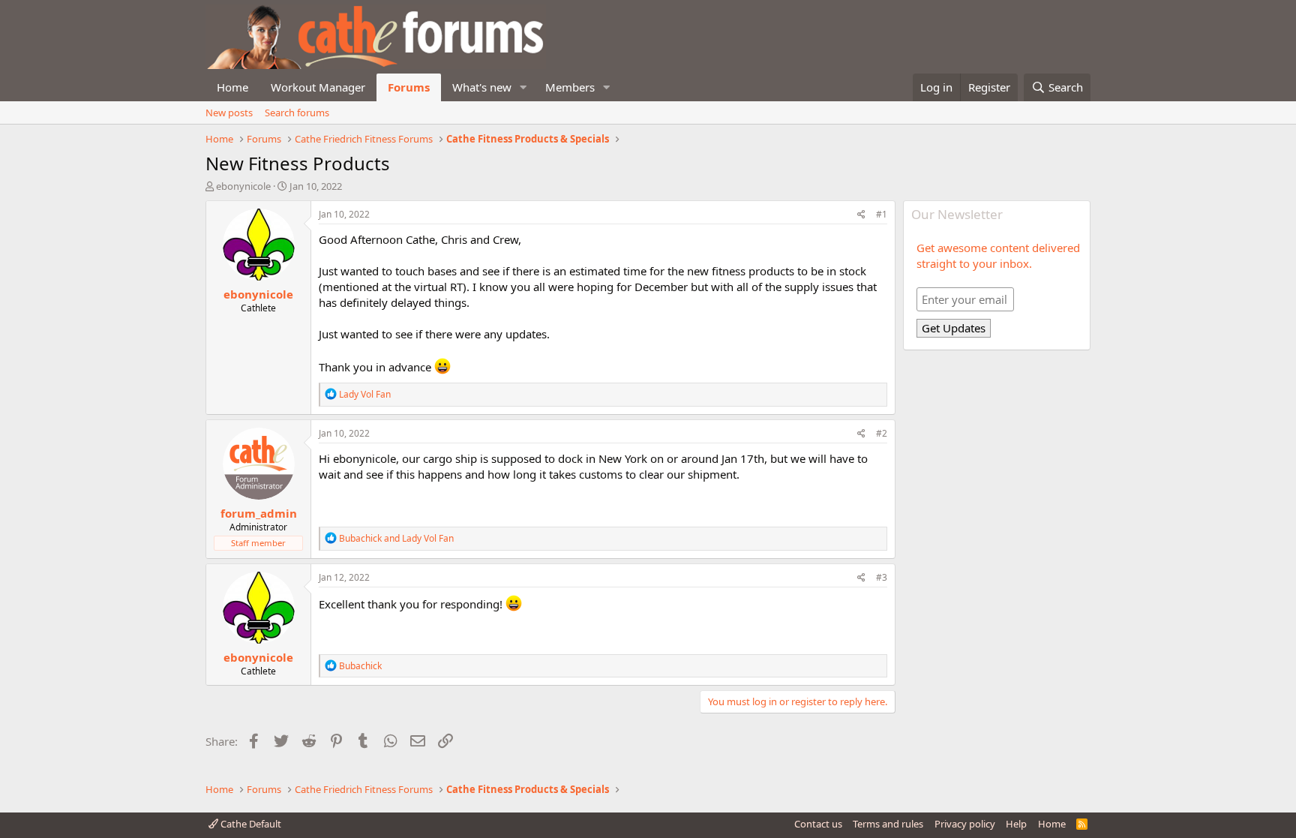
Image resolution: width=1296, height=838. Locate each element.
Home (232, 87)
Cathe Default (249, 823)
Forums (409, 87)
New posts (229, 112)
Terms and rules (888, 823)
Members (570, 87)
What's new (482, 87)
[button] (523, 87)
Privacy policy (964, 823)
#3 (881, 577)
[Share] (861, 215)
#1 (881, 214)
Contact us (818, 823)
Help (1016, 823)
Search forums (297, 112)
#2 (881, 433)
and (396, 538)
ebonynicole (243, 186)
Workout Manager (318, 87)
